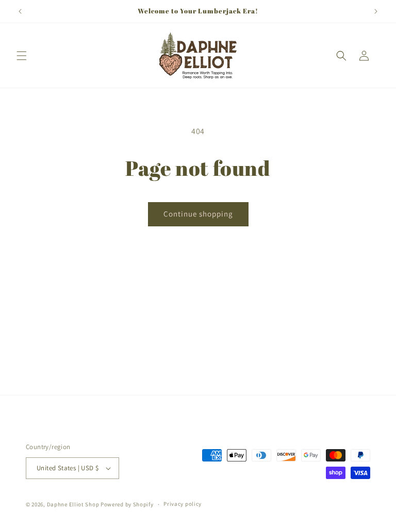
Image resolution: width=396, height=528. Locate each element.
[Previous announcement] (20, 11)
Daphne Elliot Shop (73, 504)
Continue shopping (198, 214)
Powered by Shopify (127, 504)
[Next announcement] (376, 11)
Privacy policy (182, 503)
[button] (21, 55)
